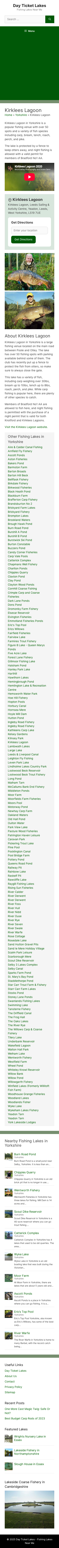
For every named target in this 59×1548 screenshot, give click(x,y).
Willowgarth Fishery (20, 1081)
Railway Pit (15, 867)
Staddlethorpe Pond (20, 980)
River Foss (14, 904)
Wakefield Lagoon (19, 1045)
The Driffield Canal (19, 1013)
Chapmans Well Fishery (22, 564)
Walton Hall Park (18, 1049)
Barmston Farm (17, 467)
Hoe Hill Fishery (18, 697)
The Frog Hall (16, 1017)
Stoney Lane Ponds (20, 997)
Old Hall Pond (16, 819)
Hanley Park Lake (19, 669)
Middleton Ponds (18, 790)
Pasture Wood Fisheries (23, 831)
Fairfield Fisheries (19, 633)
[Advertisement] (29, 68)
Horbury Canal (17, 705)
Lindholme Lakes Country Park (27, 766)
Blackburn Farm (18, 495)
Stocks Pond (16, 992)
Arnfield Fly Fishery (20, 451)
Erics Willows (16, 629)
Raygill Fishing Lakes (21, 883)
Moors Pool (15, 803)
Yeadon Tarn (16, 1114)
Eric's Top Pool (17, 625)
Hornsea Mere (17, 709)
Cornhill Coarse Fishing (22, 588)
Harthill (12, 673)
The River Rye (16, 1025)
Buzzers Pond (16, 548)
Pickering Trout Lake (21, 843)
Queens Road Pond (20, 863)
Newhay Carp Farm (20, 811)
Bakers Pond (16, 463)
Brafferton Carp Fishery (22, 499)
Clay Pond (14, 580)
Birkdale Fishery (18, 483)
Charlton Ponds (17, 568)
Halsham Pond (17, 665)
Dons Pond (15, 604)
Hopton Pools (16, 701)
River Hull (14, 908)
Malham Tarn (16, 782)
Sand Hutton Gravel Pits (23, 944)
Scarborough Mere (19, 956)
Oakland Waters (18, 815)
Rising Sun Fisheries (20, 887)
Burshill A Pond (17, 532)
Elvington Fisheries (19, 617)
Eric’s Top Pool (24, 1311)
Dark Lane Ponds (19, 600)
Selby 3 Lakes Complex (23, 964)
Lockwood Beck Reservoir (24, 770)
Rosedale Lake (17, 940)
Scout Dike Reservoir (21, 960)
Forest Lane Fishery (20, 657)
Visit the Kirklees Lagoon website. (26, 427)
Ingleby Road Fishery (21, 722)
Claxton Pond (16, 576)
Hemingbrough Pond (21, 681)
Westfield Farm (17, 1061)
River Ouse (15, 916)
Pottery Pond (16, 859)
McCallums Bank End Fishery (26, 786)
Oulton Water (16, 823)
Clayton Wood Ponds (21, 584)
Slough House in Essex (29, 1464)
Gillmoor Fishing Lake (21, 661)
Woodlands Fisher (19, 1102)
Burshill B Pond (17, 536)
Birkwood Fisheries (20, 487)
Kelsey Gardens (18, 734)
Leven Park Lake (18, 762)
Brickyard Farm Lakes (21, 507)
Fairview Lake (16, 637)
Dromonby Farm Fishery (23, 608)
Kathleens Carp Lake (21, 730)
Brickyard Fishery (19, 511)
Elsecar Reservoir (19, 612)
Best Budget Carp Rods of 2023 (25, 1418)
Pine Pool (14, 847)
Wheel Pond (15, 1065)
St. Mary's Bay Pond (20, 976)
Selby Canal (15, 968)
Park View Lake (18, 827)
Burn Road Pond (18, 528)
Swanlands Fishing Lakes (24, 1001)
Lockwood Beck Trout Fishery (26, 774)
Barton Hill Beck (18, 475)
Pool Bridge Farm (19, 855)
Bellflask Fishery (18, 479)
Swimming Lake (18, 1005)
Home (8, 115)
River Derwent (17, 895)
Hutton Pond (16, 718)
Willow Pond (15, 1077)
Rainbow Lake (17, 871)
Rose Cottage (16, 936)
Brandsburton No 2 (20, 503)
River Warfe (15, 932)
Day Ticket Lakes (29, 5)
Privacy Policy (13, 1386)
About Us (11, 1376)
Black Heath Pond (19, 491)
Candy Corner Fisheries (22, 552)
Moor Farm (15, 794)
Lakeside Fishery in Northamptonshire (26, 1452)
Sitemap (10, 1392)
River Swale (15, 928)
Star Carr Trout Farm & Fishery (27, 984)
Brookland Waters (19, 519)
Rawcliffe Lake (17, 879)
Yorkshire (21, 115)
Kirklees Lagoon (18, 742)
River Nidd (14, 912)
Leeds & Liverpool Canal (23, 754)
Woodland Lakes (18, 1098)
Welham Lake (16, 1053)
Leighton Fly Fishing (20, 758)
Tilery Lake (15, 1037)
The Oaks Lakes (18, 1021)
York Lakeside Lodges (22, 1122)
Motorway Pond (18, 806)
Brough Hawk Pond (20, 523)
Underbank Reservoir (21, 1041)
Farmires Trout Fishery (22, 641)
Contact (10, 1381)
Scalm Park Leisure (20, 952)
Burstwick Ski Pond (20, 540)
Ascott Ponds (16, 455)
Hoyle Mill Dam (17, 714)
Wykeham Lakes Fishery (23, 1110)
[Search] (49, 19)
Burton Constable (19, 544)
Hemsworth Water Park (22, 693)
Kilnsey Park (15, 738)
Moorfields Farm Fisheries (24, 798)
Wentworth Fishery (20, 1057)
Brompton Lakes (18, 515)
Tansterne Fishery (19, 1009)
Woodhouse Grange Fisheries (26, 1094)
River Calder (15, 891)
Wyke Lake (15, 1106)
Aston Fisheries (17, 459)
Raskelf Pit (14, 875)
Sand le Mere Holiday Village (26, 948)
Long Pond (15, 778)
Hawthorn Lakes (18, 677)
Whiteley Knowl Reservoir (24, 1069)
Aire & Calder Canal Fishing (25, 447)
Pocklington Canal (19, 851)
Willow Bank (15, 1073)
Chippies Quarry (18, 572)
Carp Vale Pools (18, 556)
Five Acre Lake (17, 653)
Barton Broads (17, 471)
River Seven (15, 924)
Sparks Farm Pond (19, 972)
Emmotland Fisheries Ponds (25, 620)
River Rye (14, 920)
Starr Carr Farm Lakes (22, 989)
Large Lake (15, 750)
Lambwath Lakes (19, 746)
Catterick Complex (19, 560)
